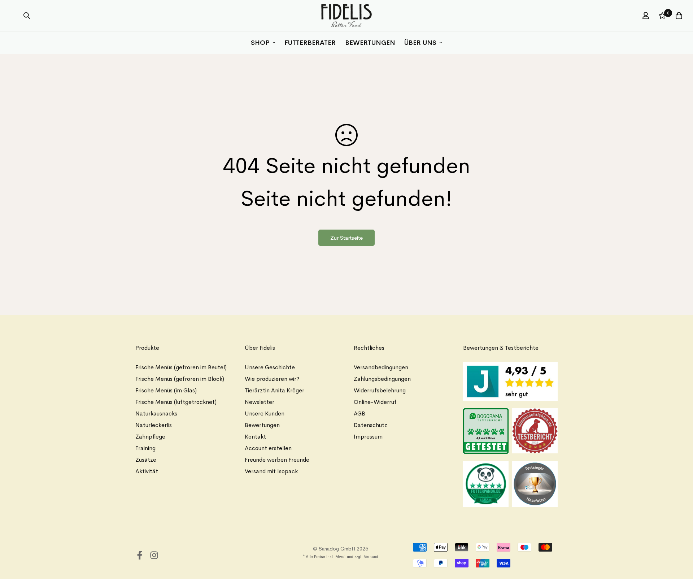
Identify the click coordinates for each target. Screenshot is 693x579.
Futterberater (310, 43)
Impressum (368, 436)
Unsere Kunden (264, 413)
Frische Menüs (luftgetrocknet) (176, 402)
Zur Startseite (346, 237)
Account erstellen (268, 448)
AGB (359, 413)
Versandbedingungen (381, 367)
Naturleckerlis (153, 425)
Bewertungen (370, 43)
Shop (260, 43)
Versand (371, 556)
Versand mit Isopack (271, 471)
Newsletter (259, 402)
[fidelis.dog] (346, 15)
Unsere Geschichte (270, 367)
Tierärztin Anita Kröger (274, 390)
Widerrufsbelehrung (380, 390)
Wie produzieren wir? (272, 379)
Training (145, 448)
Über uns (420, 43)
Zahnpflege (150, 436)
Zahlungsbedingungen (382, 379)
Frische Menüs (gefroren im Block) (179, 379)
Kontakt (255, 436)
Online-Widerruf (375, 402)
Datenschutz (370, 425)
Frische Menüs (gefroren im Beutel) (181, 367)
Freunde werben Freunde (277, 459)
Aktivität (146, 471)
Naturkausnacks (156, 413)
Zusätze (145, 459)
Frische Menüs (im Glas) (166, 390)
